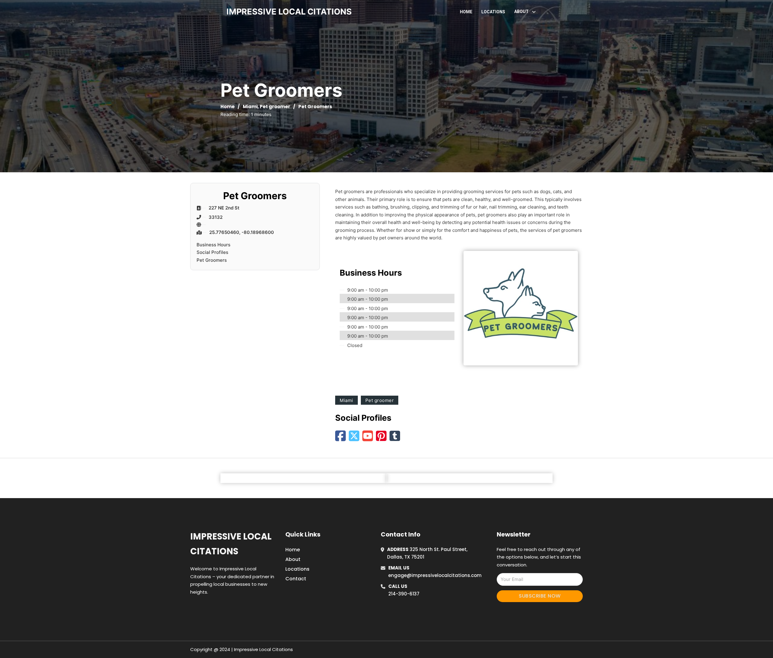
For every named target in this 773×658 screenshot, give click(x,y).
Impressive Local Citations (230, 543)
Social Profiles (212, 252)
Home (466, 11)
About (292, 559)
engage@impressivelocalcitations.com (435, 575)
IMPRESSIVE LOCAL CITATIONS (289, 12)
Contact (295, 578)
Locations (493, 11)
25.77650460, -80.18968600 (241, 232)
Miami (250, 106)
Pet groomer (275, 106)
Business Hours (213, 245)
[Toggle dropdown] (534, 12)
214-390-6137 (403, 594)
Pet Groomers (212, 260)
